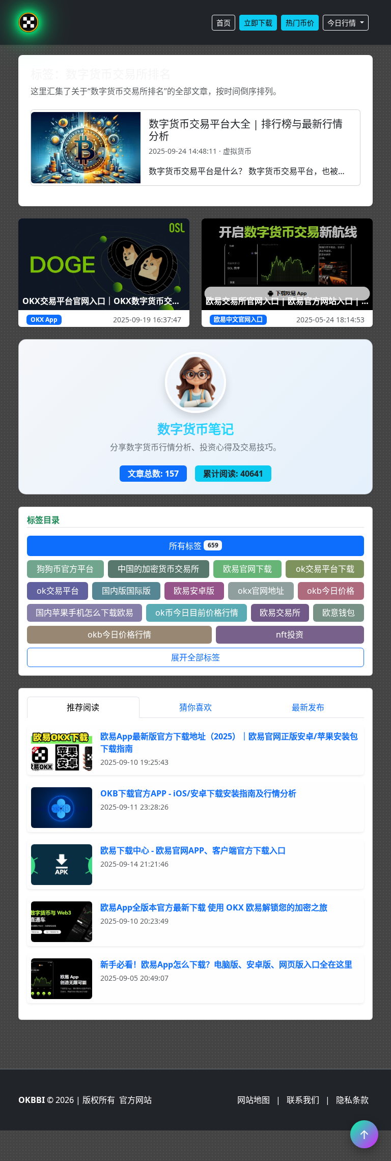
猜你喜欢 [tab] (195, 707)
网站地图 (253, 1099)
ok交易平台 (58, 590)
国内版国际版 (126, 590)
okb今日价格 (330, 590)
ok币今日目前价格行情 (196, 612)
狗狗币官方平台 (65, 568)
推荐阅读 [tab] (83, 707)
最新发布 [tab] (308, 707)
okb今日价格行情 (119, 634)
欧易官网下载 (247, 568)
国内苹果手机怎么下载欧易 (84, 612)
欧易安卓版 (194, 590)
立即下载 (258, 22)
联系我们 (303, 1099)
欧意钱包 (338, 612)
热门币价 (300, 22)
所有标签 (193, 545)
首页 (223, 22)
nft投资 (289, 634)
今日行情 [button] (342, 22)
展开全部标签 (195, 657)
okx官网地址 (261, 590)
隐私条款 (352, 1099)
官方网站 (135, 1099)
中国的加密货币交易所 (158, 568)
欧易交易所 (280, 612)
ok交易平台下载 (325, 568)
